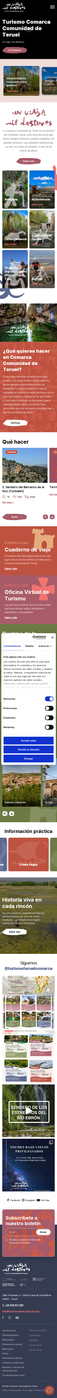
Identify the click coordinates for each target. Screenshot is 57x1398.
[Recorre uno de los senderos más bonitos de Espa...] (28, 1110)
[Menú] (52, 7)
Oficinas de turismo (38, 1330)
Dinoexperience (10, 1335)
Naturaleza (8, 1339)
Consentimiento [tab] (12, 646)
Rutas (15, 516)
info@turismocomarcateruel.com (21, 1311)
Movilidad (33, 1340)
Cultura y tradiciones (13, 1362)
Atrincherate (9, 1330)
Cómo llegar (34, 1335)
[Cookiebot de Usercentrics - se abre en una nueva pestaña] (34, 638)
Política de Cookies (42, 1390)
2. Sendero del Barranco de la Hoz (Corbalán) (23, 489)
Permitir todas (28, 740)
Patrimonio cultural (12, 1344)
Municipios (8, 1348)
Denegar (28, 758)
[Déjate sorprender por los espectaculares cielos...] (28, 1165)
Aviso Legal (28, 1390)
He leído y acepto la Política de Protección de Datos (24, 1241)
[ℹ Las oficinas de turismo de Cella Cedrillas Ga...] (28, 1056)
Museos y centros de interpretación (13, 1369)
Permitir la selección (28, 749)
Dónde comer (35, 1345)
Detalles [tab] (29, 646)
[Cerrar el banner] (52, 637)
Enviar (43, 1232)
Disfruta (15, 422)
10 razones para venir (13, 1375)
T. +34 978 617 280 (12, 1305)
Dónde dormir (35, 1349)
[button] (45, 516)
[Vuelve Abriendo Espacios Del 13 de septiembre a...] (28, 1002)
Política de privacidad (11, 1390)
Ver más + (8, 502)
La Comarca (14, 50)
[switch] (49, 708)
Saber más (12, 90)
